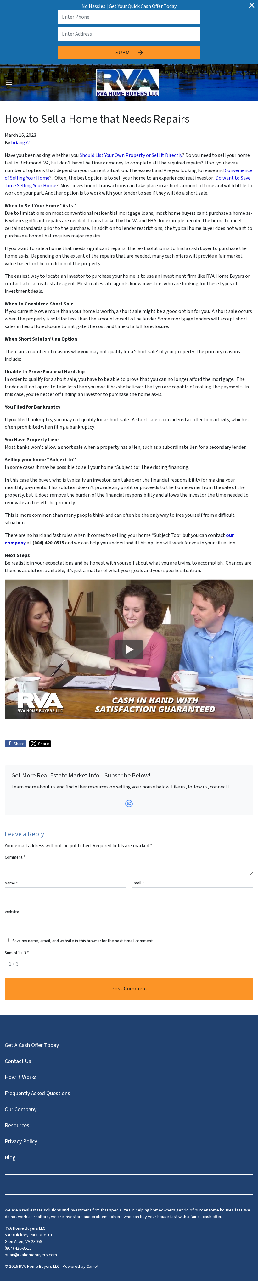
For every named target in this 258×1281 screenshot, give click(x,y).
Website (12, 912)
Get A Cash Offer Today (32, 1045)
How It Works (20, 1077)
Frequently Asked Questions (37, 1093)
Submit (125, 53)
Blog (10, 1157)
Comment (15, 857)
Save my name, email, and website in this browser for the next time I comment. (83, 941)
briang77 (20, 142)
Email (138, 883)
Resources (17, 1125)
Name (11, 883)
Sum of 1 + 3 (17, 953)
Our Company (20, 1109)
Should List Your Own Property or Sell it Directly (131, 155)
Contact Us (18, 1061)
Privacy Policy (21, 1141)
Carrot (92, 1266)
